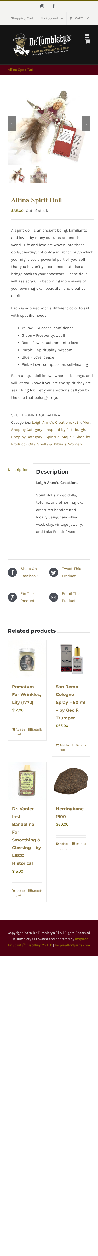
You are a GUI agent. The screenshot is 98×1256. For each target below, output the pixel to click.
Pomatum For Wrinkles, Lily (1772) (26, 694)
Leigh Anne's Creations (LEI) (56, 422)
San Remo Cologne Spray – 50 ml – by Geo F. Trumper (70, 702)
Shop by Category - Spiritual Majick (42, 437)
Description (18, 469)
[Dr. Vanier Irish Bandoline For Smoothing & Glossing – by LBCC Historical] (27, 781)
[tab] (18, 469)
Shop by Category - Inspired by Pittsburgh (48, 429)
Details (37, 729)
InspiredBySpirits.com (72, 945)
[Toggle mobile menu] (87, 35)
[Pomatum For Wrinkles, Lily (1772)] (27, 659)
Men (86, 422)
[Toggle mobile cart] (87, 41)
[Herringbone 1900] (71, 781)
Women (75, 444)
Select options (65, 846)
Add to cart (20, 732)
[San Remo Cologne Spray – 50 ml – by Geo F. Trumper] (71, 659)
